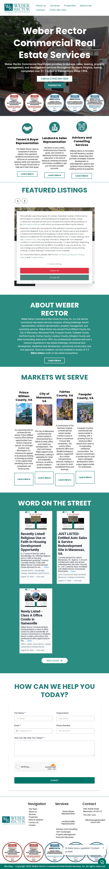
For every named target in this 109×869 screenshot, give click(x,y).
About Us (41, 5)
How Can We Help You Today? (29, 738)
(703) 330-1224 (58, 10)
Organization (62, 713)
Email (17, 725)
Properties (70, 5)
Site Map (8, 866)
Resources (86, 5)
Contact (40, 10)
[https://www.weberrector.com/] (17, 8)
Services (55, 5)
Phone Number (63, 725)
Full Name (19, 713)
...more (45, 567)
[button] (35, 547)
